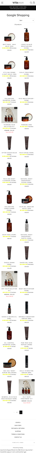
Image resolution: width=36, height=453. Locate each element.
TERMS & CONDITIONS (18, 434)
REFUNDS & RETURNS (18, 428)
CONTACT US (18, 437)
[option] (18, 8)
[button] (6, 48)
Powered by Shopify (18, 447)
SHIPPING (18, 431)
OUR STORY (18, 425)
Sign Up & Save (18, 442)
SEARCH (17, 422)
